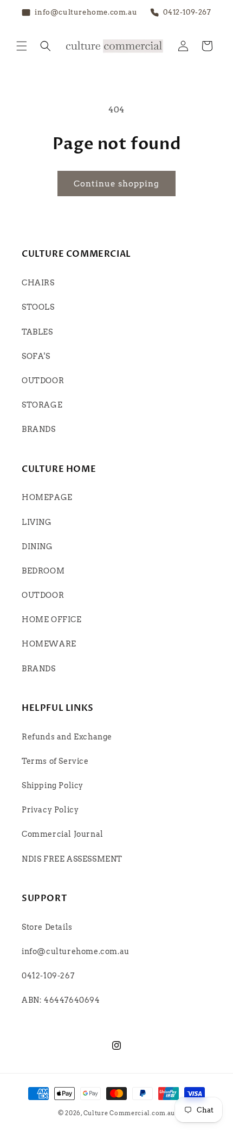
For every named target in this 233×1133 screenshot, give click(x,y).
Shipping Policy (52, 785)
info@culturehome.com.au (76, 951)
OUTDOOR (43, 380)
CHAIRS (38, 282)
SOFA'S (36, 356)
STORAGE (42, 405)
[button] (22, 46)
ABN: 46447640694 (61, 1000)
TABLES (37, 332)
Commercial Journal (62, 834)
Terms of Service (55, 761)
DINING (37, 546)
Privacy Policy (50, 809)
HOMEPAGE (47, 497)
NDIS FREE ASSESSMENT (72, 859)
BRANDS (39, 429)
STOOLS (38, 307)
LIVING (37, 522)
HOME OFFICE (52, 619)
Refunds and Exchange (67, 736)
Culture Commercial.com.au (129, 1113)
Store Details (47, 927)
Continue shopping (116, 184)
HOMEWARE (49, 643)
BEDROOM (43, 570)
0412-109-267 (48, 975)
